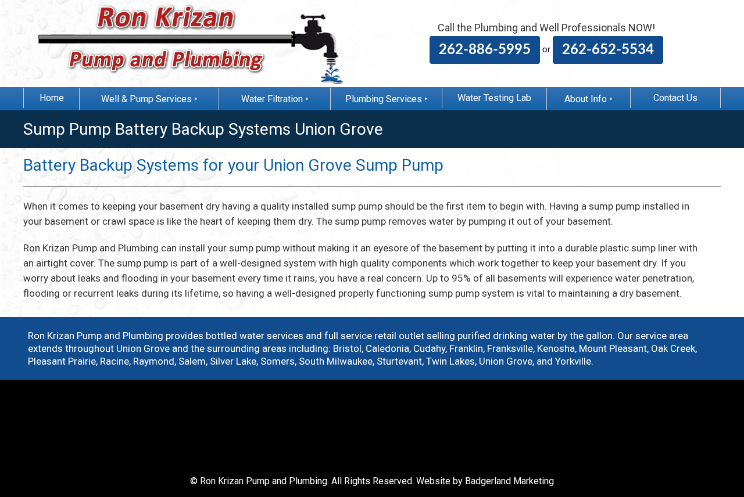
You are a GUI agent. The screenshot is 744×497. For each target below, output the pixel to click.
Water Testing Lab (494, 97)
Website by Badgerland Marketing (485, 481)
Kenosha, (557, 348)
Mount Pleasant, (614, 348)
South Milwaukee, (336, 361)
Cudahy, (430, 348)
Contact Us (675, 97)
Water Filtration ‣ (275, 99)
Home (52, 97)
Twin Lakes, (451, 361)
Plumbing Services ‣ (386, 99)
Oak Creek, (674, 348)
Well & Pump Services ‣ (149, 99)
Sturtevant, (400, 361)
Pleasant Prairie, (63, 361)
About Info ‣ (588, 99)
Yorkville (573, 361)
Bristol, (348, 348)
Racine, (115, 361)
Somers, (278, 361)
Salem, (193, 361)
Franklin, (467, 348)
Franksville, (511, 348)
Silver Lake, (234, 361)
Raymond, (154, 361)
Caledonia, (388, 348)
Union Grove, (506, 361)
